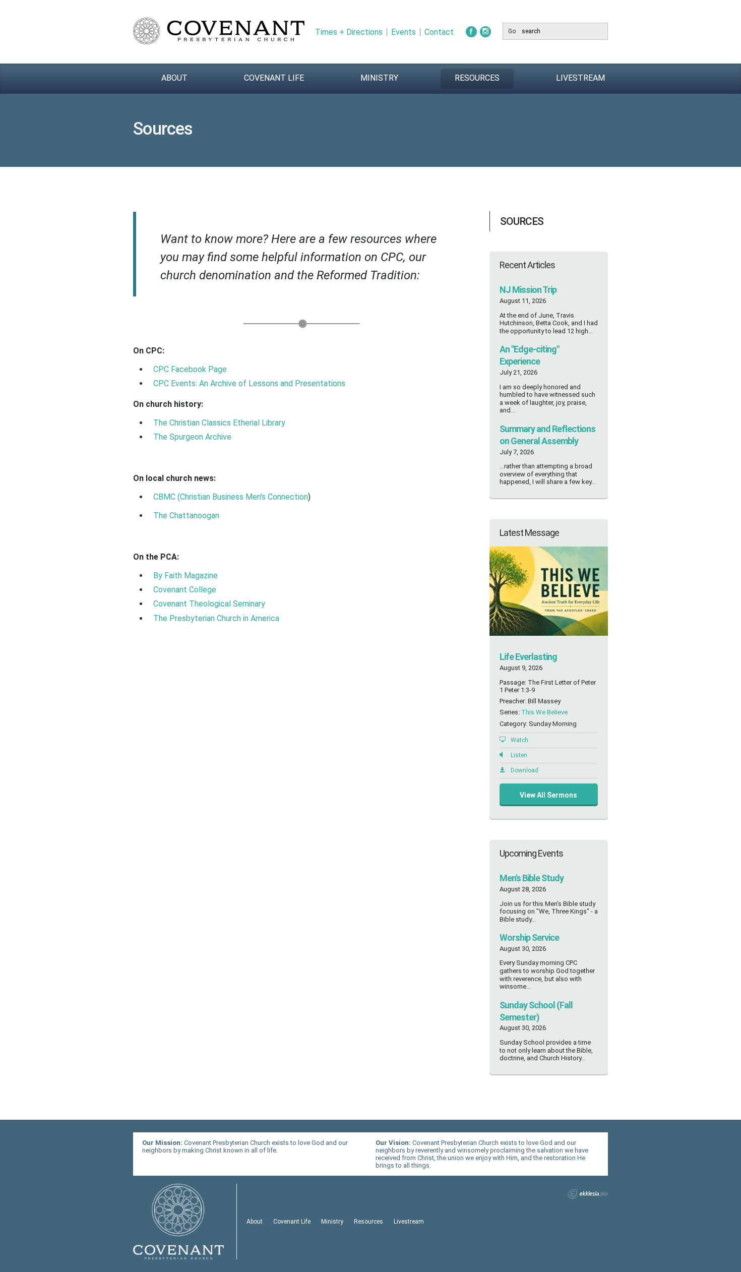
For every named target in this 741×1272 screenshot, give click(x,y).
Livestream (580, 78)
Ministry (379, 78)
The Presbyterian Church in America (216, 618)
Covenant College (184, 589)
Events (403, 32)
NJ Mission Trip (528, 289)
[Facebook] (471, 31)
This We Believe (544, 712)
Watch (519, 740)
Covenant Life (274, 78)
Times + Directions (349, 32)
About (174, 78)
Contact (439, 32)
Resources (477, 78)
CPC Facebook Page (190, 369)
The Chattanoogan (186, 515)
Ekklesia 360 (588, 1194)
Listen (519, 755)
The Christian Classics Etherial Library (219, 423)
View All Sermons (548, 795)
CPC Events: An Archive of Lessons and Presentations (250, 383)
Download (524, 770)
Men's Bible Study (532, 878)
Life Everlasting (528, 656)
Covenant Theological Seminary (209, 604)
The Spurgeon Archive (192, 437)
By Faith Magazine (185, 575)
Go (512, 31)
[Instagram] (485, 31)
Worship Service (529, 937)
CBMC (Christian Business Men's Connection (230, 497)
